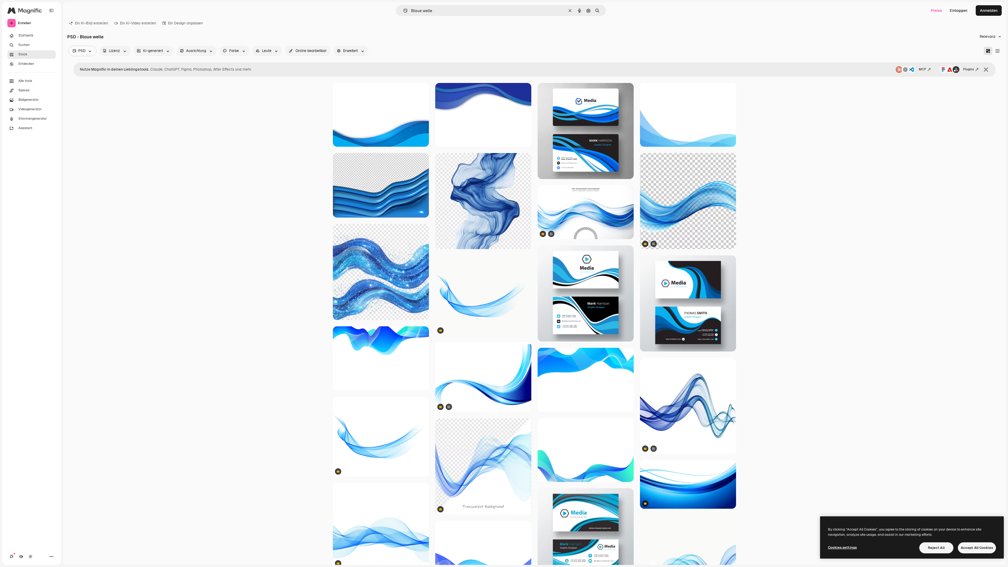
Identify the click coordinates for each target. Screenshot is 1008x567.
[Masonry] (988, 51)
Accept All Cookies (977, 547)
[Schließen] (986, 69)
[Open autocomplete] (403, 11)
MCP (922, 69)
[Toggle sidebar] (51, 10)
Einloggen (958, 10)
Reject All (936, 547)
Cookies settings (842, 547)
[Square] (997, 51)
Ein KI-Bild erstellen (91, 23)
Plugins (968, 69)
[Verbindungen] (11, 556)
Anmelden (989, 10)
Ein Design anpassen (185, 23)
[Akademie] (21, 556)
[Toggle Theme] (30, 556)
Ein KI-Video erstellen (138, 23)
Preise (936, 10)
